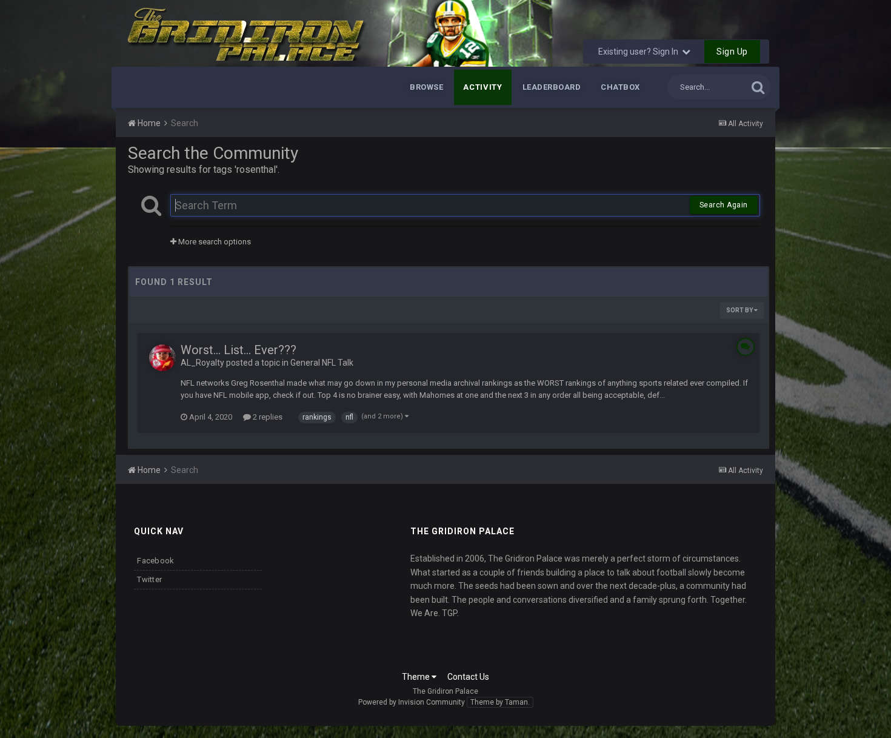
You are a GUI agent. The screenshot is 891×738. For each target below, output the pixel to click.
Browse (426, 87)
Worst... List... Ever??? (238, 350)
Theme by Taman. (500, 702)
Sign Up (732, 51)
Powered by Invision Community (411, 702)
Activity (482, 87)
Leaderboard (551, 87)
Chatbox (620, 87)
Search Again (723, 205)
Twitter (149, 579)
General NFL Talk (321, 362)
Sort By (740, 310)
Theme (417, 677)
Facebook (155, 560)
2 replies (266, 416)
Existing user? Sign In (640, 51)
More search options (213, 241)
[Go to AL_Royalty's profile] (162, 358)
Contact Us (468, 677)
